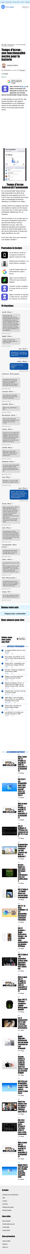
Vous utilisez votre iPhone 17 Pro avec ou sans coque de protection (15, 657)
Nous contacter (6, 1220)
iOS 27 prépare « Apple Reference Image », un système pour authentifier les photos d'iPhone (23, 937)
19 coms (22, 70)
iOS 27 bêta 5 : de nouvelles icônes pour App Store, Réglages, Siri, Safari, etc (23, 962)
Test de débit (5, 1227)
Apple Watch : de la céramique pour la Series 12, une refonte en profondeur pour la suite (14, 699)
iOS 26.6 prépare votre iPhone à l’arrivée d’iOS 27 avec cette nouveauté (22, 1127)
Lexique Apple (6, 1230)
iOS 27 (22, 2)
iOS (5, 44)
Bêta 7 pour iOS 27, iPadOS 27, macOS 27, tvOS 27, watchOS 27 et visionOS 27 (22, 764)
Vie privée (5, 1204)
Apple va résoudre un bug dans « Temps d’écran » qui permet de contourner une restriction (18, 297)
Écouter (6, 73)
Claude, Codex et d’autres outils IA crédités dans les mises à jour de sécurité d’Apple (23, 1065)
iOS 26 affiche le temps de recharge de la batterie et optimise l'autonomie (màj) (17, 255)
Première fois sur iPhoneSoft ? (10, 1194)
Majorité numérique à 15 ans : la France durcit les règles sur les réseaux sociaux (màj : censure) (14, 684)
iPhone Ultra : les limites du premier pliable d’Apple (13, 706)
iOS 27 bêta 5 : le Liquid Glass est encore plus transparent (23, 893)
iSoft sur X (5, 1247)
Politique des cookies (8, 1207)
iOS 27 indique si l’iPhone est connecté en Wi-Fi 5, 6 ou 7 (23, 831)
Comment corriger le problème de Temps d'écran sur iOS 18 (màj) (18, 288)
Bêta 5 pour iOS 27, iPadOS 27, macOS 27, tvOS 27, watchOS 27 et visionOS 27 (22, 984)
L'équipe (4, 1200)
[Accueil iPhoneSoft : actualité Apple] (2, 44)
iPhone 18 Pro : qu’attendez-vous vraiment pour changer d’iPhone (15, 664)
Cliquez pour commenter (15, 614)
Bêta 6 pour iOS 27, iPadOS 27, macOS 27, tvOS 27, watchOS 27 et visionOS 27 (22, 811)
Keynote (3, 2)
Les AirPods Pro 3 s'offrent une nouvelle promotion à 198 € (14, 713)
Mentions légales (6, 1210)
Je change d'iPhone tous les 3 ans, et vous (15, 651)
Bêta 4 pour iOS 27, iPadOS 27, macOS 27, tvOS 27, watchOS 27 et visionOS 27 (22, 1150)
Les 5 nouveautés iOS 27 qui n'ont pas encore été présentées (23, 1023)
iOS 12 (4, 77)
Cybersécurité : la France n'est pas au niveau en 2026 (15, 691)
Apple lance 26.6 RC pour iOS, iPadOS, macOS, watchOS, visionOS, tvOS (23, 1171)
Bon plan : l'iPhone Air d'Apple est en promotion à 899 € (15, 670)
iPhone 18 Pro (16, 2)
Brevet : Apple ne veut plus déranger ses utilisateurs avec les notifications (23, 873)
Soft (10, 7)
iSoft (3, 1197)
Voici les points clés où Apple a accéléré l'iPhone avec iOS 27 (22, 1107)
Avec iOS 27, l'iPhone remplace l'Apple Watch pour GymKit (22, 1005)
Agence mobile (6, 1241)
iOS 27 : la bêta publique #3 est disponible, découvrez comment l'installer (23, 913)
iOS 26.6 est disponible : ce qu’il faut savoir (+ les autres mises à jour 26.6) (23, 1087)
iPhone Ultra (9, 2)
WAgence (5, 1244)
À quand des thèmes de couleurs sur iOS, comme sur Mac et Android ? (23, 850)
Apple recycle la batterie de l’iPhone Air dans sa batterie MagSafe (18, 280)
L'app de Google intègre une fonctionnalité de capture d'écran (17, 271)
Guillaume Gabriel (12, 65)
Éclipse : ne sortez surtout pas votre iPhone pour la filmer (14, 677)
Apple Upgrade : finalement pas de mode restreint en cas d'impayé (23, 1042)
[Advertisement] (15, 25)
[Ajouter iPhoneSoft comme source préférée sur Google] (15, 81)
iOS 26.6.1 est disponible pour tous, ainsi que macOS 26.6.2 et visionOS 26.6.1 (22, 787)
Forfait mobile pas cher (8, 1224)
